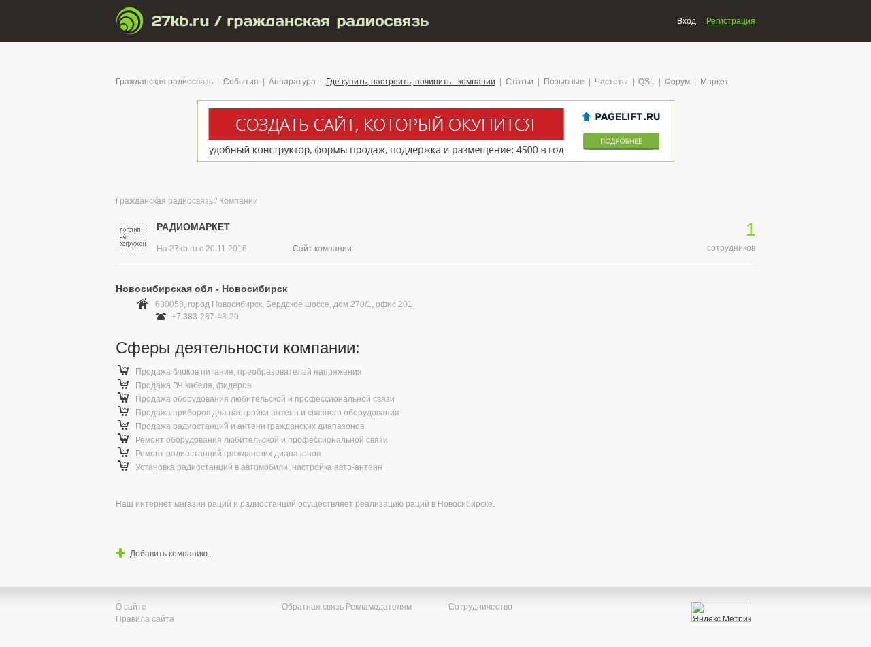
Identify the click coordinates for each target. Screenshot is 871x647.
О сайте (131, 607)
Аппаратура (292, 81)
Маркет (714, 81)
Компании (238, 201)
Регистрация (730, 21)
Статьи (519, 81)
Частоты (611, 81)
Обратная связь (313, 607)
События (241, 81)
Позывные (564, 81)
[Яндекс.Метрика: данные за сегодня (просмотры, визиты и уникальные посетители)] (721, 611)
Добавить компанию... (172, 553)
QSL (646, 81)
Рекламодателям (379, 607)
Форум (677, 81)
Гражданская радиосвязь (164, 81)
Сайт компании (322, 248)
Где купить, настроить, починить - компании (410, 81)
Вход (686, 21)
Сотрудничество (480, 607)
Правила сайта (145, 619)
